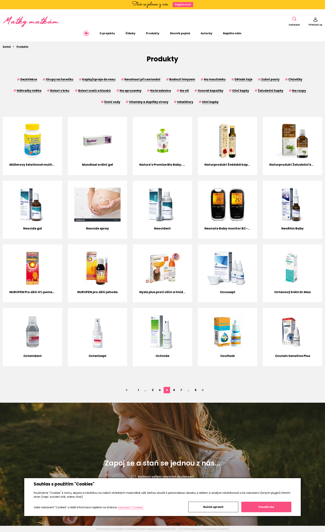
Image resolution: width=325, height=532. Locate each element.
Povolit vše (266, 507)
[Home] (86, 33)
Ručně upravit (213, 507)
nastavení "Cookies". (131, 507)
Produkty (22, 46)
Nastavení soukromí (217, 528)
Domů (7, 46)
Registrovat (183, 4)
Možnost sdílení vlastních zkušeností (166, 477)
